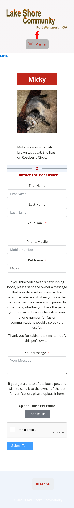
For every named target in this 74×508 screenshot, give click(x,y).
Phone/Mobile (37, 241)
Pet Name (35, 260)
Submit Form (20, 445)
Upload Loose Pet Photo (37, 406)
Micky (4, 56)
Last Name (37, 204)
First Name (37, 186)
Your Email (35, 223)
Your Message (35, 353)
